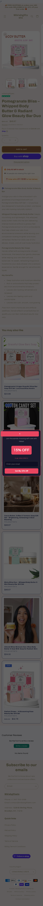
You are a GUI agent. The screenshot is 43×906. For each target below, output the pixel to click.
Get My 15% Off (21, 471)
